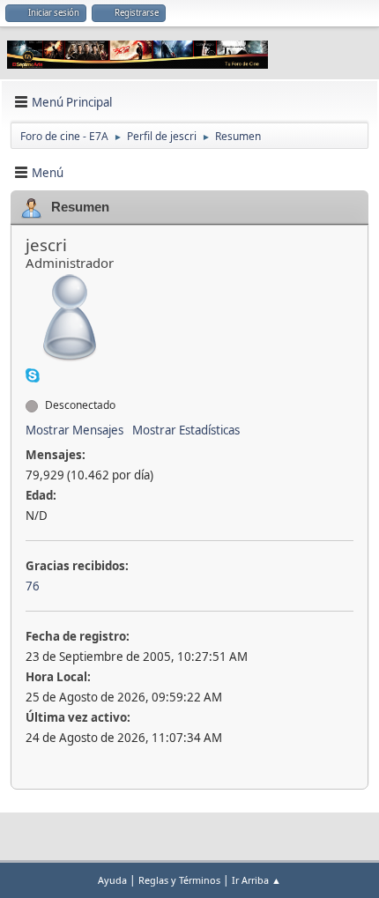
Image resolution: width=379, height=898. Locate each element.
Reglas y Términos (179, 880)
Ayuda (112, 880)
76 (33, 586)
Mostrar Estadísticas (186, 430)
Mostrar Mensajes (74, 430)
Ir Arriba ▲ (256, 880)
